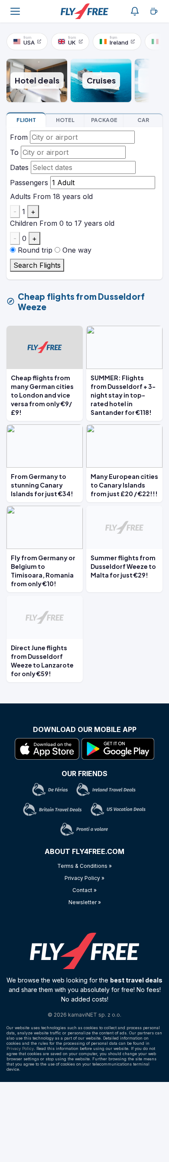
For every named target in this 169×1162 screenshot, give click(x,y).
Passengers (29, 182)
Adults (20, 196)
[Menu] (15, 11)
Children (23, 223)
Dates (19, 167)
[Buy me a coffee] (153, 11)
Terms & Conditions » (84, 866)
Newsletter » (84, 902)
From (19, 137)
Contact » (84, 890)
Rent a (143, 120)
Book (26, 120)
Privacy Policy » (84, 878)
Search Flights (37, 265)
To (14, 152)
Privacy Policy (20, 1048)
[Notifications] (134, 11)
